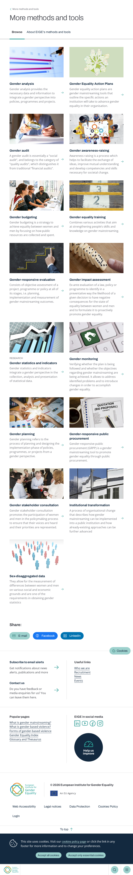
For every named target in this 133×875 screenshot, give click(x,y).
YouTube (85, 723)
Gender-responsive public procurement (89, 436)
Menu (127, 869)
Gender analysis (22, 83)
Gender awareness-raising (89, 150)
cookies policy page (74, 841)
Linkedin (77, 723)
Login (16, 816)
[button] (20, 636)
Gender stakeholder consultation (34, 505)
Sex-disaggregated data (27, 576)
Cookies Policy (108, 806)
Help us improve (88, 752)
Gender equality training (87, 217)
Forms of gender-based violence (30, 731)
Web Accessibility (24, 806)
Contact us (17, 683)
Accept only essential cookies (86, 855)
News (77, 676)
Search (114, 869)
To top (64, 829)
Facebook (92, 723)
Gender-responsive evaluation (32, 279)
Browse (17, 32)
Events (78, 680)
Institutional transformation (89, 505)
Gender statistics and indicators (33, 363)
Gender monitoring (83, 359)
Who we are (82, 668)
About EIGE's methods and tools (49, 32)
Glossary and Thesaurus (25, 739)
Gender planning (22, 434)
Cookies (122, 650)
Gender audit (19, 150)
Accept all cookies (48, 855)
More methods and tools (25, 9)
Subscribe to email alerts (27, 662)
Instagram (100, 723)
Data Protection (79, 806)
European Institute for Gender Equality (11, 869)
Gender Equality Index (24, 735)
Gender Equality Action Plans (91, 83)
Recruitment (82, 672)
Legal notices (52, 806)
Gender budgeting (23, 217)
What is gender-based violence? (30, 727)
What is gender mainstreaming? (30, 722)
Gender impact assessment (89, 279)
